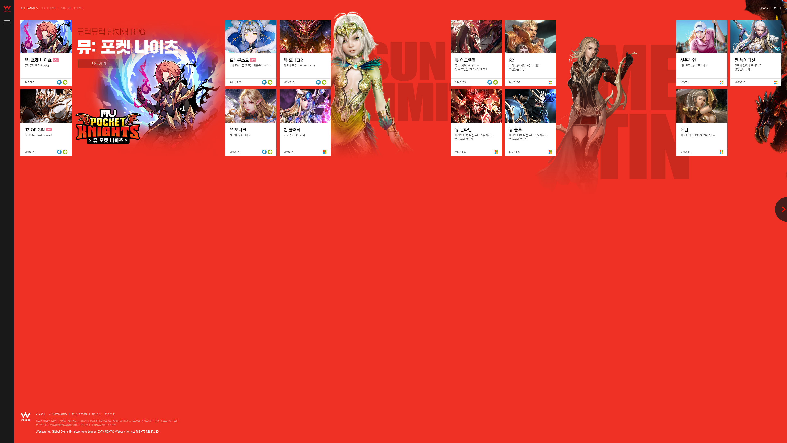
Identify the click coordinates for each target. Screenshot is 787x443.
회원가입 (764, 7)
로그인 (777, 7)
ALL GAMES (29, 8)
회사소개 (96, 414)
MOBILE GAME (72, 8)
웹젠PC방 (110, 414)
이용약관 (40, 414)
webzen (7, 8)
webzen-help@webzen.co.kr (63, 424)
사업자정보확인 (109, 424)
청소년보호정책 (79, 414)
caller (7, 22)
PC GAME (49, 8)
